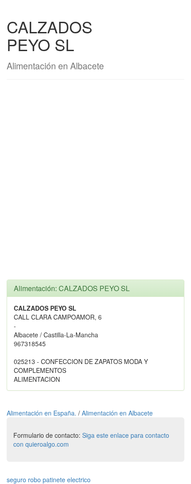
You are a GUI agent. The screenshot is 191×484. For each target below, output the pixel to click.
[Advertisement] (95, 184)
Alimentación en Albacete (117, 412)
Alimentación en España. (42, 412)
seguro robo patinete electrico (49, 479)
